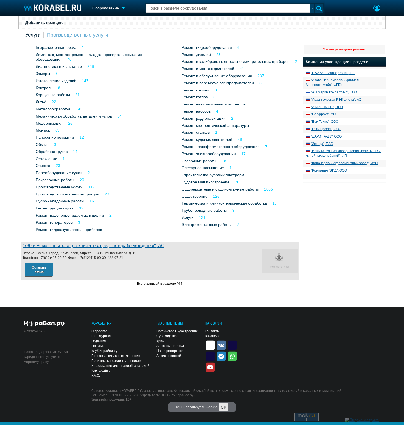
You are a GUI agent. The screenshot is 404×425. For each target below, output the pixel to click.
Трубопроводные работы (204, 210)
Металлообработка (53, 109)
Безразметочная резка (56, 47)
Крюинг (162, 341)
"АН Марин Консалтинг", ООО (334, 92)
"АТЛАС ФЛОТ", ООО (327, 107)
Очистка (43, 165)
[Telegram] (221, 356)
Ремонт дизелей (196, 54)
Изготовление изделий (56, 81)
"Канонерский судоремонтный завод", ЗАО (344, 163)
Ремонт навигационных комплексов (214, 104)
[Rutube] (232, 345)
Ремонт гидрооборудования (207, 47)
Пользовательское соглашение (115, 356)
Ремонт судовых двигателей (207, 139)
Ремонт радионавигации (204, 118)
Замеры (43, 73)
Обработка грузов (52, 151)
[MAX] (210, 356)
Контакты (212, 331)
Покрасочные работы (55, 180)
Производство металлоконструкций (67, 194)
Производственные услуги (77, 35)
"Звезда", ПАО (322, 144)
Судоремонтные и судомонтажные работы (220, 189)
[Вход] (376, 9)
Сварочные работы (199, 161)
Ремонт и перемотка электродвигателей (218, 83)
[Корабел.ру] (44, 324)
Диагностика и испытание (59, 66)
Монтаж (43, 130)
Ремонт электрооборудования (209, 154)
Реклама (97, 346)
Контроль (44, 88)
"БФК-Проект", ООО (326, 129)
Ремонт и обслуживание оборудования (217, 76)
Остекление (46, 158)
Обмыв (42, 144)
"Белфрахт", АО (323, 114)
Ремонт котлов (195, 97)
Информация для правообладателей (120, 366)
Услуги (33, 35)
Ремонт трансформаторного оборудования (221, 146)
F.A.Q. (95, 376)
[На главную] (52, 7)
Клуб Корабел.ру (104, 351)
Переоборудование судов (59, 172)
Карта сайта (100, 371)
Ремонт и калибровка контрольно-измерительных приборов (235, 61)
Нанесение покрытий (55, 137)
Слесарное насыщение (203, 168)
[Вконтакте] (221, 345)
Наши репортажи (170, 351)
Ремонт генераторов (54, 222)
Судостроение (194, 196)
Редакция (98, 341)
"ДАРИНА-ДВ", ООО (326, 136)
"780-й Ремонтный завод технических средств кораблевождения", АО (93, 245)
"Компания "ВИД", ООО (329, 170)
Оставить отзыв (39, 270)
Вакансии (212, 336)
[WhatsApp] (232, 356)
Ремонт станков (196, 132)
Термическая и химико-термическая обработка (224, 203)
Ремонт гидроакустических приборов (69, 229)
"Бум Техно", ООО (324, 122)
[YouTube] (210, 367)
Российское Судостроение (177, 331)
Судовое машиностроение (205, 182)
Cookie (212, 407)
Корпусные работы (53, 95)
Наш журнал (101, 336)
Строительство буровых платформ (213, 175)
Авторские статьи (170, 346)
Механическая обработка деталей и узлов (74, 116)
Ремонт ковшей (195, 90)
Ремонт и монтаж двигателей (208, 68)
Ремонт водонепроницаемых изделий (70, 215)
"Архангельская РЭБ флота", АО (336, 100)
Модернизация (49, 123)
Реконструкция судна (55, 208)
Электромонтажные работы (206, 224)
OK (223, 407)
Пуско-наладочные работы (60, 201)
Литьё (41, 102)
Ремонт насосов (196, 111)
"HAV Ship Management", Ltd (333, 73)
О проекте (99, 331)
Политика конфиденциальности (116, 361)
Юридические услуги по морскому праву (42, 359)
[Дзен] (210, 345)
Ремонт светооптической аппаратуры (215, 125)
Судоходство (166, 336)
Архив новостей (168, 356)
